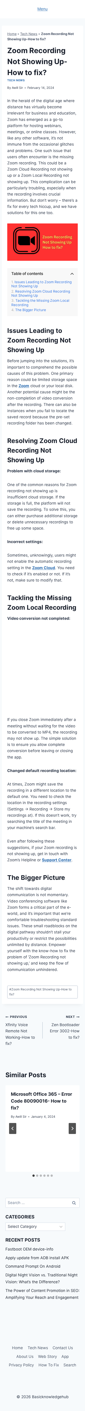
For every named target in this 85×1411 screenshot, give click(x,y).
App (65, 1356)
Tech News (28, 34)
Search (69, 1365)
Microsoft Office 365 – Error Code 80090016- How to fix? (41, 1101)
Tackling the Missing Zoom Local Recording (40, 303)
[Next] (72, 1128)
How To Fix (49, 1365)
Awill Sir (17, 88)
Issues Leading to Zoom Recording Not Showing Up (41, 284)
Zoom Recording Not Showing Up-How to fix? (40, 991)
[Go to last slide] (12, 1128)
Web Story (47, 1356)
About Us (25, 1356)
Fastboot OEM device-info (29, 1249)
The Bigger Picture (30, 310)
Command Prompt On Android (33, 1266)
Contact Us (63, 1348)
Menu (42, 9)
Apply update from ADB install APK (37, 1258)
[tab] (33, 1175)
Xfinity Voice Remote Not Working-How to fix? (20, 1030)
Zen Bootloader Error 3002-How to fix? (65, 1027)
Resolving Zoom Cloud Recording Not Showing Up (40, 293)
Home (12, 34)
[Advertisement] (42, 672)
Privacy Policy (21, 1365)
